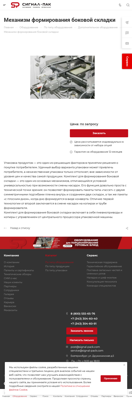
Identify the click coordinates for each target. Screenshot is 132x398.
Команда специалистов (101, 285)
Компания (11, 255)
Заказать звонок (82, 330)
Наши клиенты (13, 282)
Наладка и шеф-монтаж (102, 277)
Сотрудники (11, 290)
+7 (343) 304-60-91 (83, 323)
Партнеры (10, 286)
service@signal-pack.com (87, 350)
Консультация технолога (102, 281)
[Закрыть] (124, 365)
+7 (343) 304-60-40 (84, 318)
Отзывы (9, 298)
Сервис (92, 255)
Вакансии (10, 306)
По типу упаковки (56, 270)
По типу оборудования (59, 262)
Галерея (9, 294)
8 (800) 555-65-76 (83, 313)
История (9, 266)
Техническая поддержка (102, 262)
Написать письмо (82, 340)
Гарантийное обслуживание (104, 266)
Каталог (51, 255)
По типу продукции (57, 266)
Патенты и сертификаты (19, 270)
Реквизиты (10, 310)
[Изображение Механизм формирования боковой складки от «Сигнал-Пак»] (66, 77)
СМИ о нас (10, 278)
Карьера (9, 302)
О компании (11, 262)
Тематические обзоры (17, 274)
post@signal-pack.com (85, 346)
